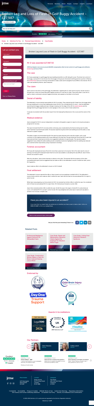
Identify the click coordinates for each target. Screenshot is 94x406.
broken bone (32, 80)
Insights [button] (82, 3)
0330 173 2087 (35, 206)
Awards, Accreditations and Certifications (69, 392)
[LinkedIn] (13, 383)
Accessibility (21, 391)
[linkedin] (85, 222)
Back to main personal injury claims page (41, 215)
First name (9, 54)
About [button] (63, 3)
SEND (5, 91)
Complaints (12, 391)
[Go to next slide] (89, 346)
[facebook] (77, 222)
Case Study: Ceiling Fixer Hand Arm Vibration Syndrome (81, 237)
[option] (45, 346)
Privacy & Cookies (32, 391)
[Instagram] (11, 383)
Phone (8, 74)
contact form (49, 206)
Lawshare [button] (89, 3)
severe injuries (78, 106)
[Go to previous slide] (29, 346)
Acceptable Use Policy (48, 392)
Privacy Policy (11, 96)
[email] (89, 222)
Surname (9, 61)
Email (8, 67)
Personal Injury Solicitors (34, 250)
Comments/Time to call (12, 81)
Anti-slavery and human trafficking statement (26, 392)
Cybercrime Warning (60, 391)
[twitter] (81, 222)
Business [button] (57, 3)
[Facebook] (8, 383)
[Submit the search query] (90, 28)
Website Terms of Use (46, 391)
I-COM (50, 400)
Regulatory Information (76, 391)
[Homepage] (11, 378)
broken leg (30, 68)
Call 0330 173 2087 (9, 22)
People (69, 3)
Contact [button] (75, 3)
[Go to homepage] (5, 3)
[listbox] (59, 346)
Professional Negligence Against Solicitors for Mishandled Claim (35, 237)
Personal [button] (50, 3)
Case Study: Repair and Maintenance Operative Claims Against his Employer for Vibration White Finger (57, 239)
